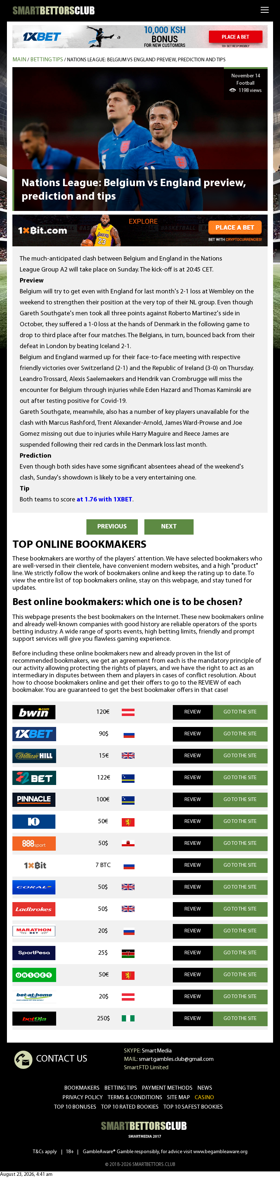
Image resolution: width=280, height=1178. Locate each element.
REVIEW (192, 712)
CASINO (204, 1098)
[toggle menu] (265, 9)
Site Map (178, 1098)
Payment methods (167, 1088)
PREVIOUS (112, 527)
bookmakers (82, 1088)
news (204, 1088)
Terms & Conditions (135, 1098)
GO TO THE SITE (240, 712)
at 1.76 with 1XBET (104, 500)
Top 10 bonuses (75, 1107)
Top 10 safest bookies (193, 1107)
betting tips (120, 1088)
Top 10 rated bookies (130, 1107)
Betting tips (46, 60)
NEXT (169, 527)
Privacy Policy (82, 1098)
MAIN (19, 60)
